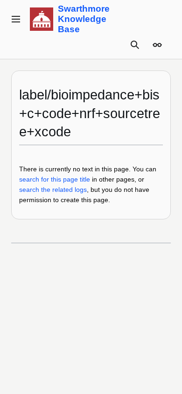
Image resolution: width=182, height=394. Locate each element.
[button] (16, 19)
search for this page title (54, 179)
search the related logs (53, 189)
